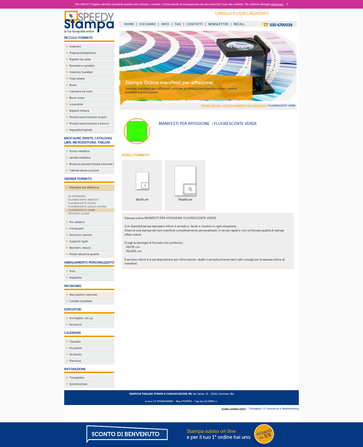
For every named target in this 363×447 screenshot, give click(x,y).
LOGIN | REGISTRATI (251, 13)
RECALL (239, 24)
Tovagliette (76, 377)
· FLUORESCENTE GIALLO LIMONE (86, 206)
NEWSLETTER (218, 24)
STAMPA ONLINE (211, 105)
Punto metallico (79, 151)
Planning (75, 361)
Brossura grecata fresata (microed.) (91, 164)
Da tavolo (75, 354)
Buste (73, 85)
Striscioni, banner (80, 235)
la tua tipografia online (79, 31)
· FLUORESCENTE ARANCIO (82, 199)
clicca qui (277, 4)
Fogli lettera (77, 78)
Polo (72, 271)
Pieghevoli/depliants (82, 53)
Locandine (76, 104)
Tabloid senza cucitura (84, 170)
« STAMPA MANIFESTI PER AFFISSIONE (243, 105)
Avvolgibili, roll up (81, 318)
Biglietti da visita (80, 59)
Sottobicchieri (78, 384)
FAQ (178, 24)
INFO (165, 24)
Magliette (75, 277)
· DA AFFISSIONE (76, 196)
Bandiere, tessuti (80, 247)
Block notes (76, 98)
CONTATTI (194, 24)
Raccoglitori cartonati (83, 294)
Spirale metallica (79, 157)
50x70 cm (142, 199)
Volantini (75, 46)
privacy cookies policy (234, 408)
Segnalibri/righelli (80, 130)
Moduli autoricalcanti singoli (87, 117)
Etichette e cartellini (82, 65)
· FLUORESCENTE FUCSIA (81, 203)
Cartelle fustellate (80, 301)
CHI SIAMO (147, 24)
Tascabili (75, 341)
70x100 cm (185, 199)
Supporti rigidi (78, 241)
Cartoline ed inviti (80, 91)
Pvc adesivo (77, 222)
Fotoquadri (76, 228)
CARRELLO (223, 13)
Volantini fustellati (81, 72)
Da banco (75, 324)
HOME (129, 24)
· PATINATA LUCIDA (78, 213)
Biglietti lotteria (79, 110)
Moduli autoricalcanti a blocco (89, 123)
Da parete (75, 348)
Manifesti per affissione (84, 187)
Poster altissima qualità (84, 254)
